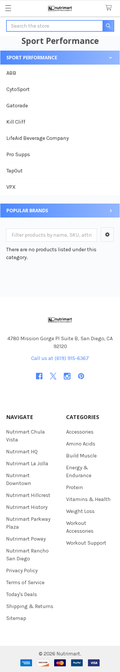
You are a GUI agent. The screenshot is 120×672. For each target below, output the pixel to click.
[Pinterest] (81, 376)
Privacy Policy (22, 570)
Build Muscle (81, 455)
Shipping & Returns (29, 606)
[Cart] (110, 8)
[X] (53, 376)
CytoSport (18, 89)
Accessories (79, 432)
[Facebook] (39, 376)
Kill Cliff (15, 122)
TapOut (14, 170)
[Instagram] (67, 376)
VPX (11, 187)
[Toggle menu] (8, 8)
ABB (11, 73)
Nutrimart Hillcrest (28, 495)
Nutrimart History (26, 507)
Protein (74, 487)
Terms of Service (25, 582)
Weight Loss (80, 511)
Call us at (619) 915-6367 (60, 358)
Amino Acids (80, 444)
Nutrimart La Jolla (27, 463)
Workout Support (86, 543)
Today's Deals (21, 594)
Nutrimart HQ (22, 451)
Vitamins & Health (88, 499)
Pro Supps (18, 154)
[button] (107, 234)
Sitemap (16, 618)
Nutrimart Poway (26, 539)
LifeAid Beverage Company (37, 138)
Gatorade (17, 105)
